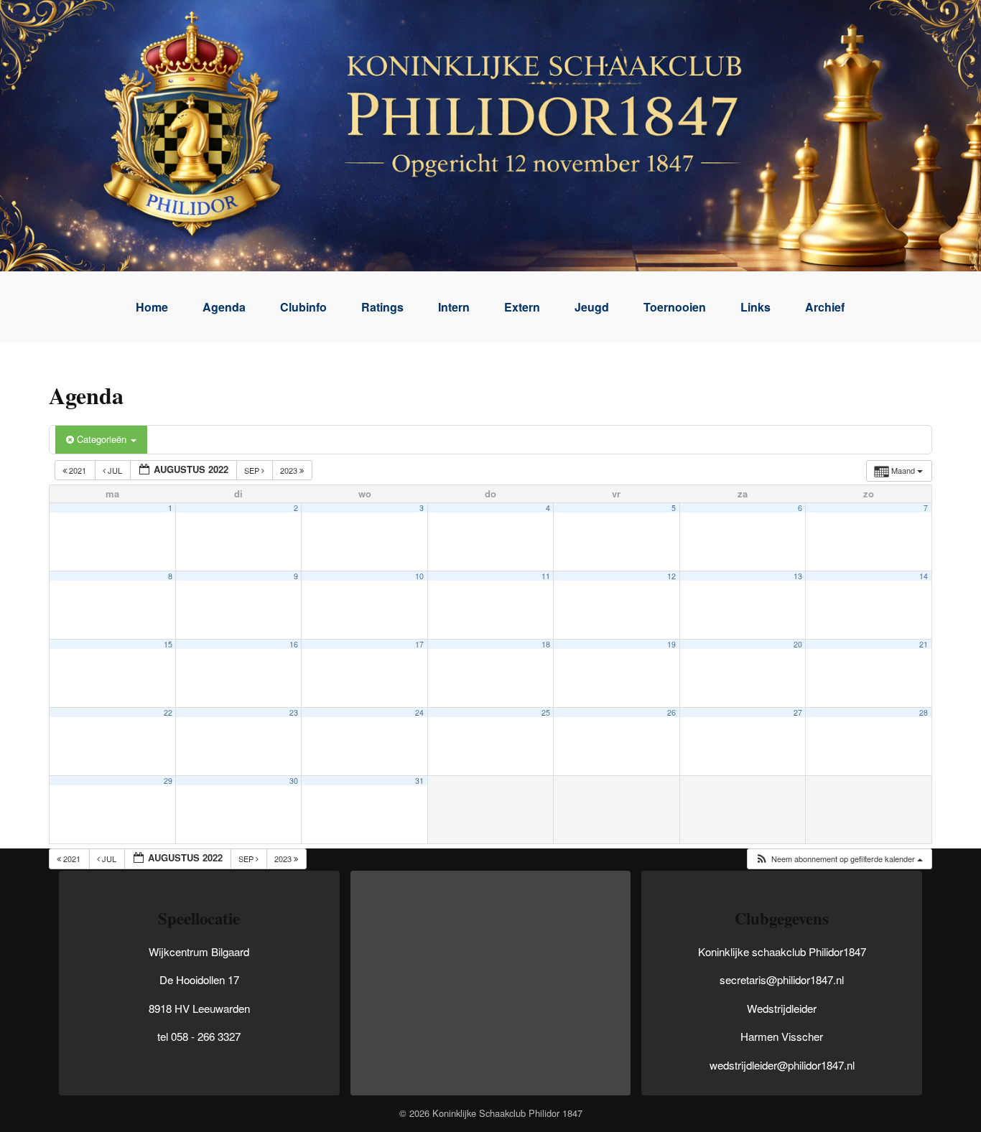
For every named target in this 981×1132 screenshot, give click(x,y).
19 (671, 644)
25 (545, 712)
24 (419, 712)
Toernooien (674, 307)
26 (671, 712)
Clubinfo (303, 307)
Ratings (382, 307)
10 (419, 576)
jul (115, 470)
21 (923, 644)
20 (798, 644)
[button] (839, 859)
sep (252, 470)
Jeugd (592, 307)
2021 (77, 470)
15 (168, 644)
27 (798, 712)
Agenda (224, 307)
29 (168, 780)
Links (755, 307)
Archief (825, 307)
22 (168, 712)
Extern (522, 307)
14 (923, 576)
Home (152, 307)
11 (545, 576)
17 (419, 644)
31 (419, 780)
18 (545, 644)
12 (671, 576)
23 (293, 712)
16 (293, 644)
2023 (289, 470)
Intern (454, 307)
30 (293, 780)
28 (923, 712)
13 (798, 576)
